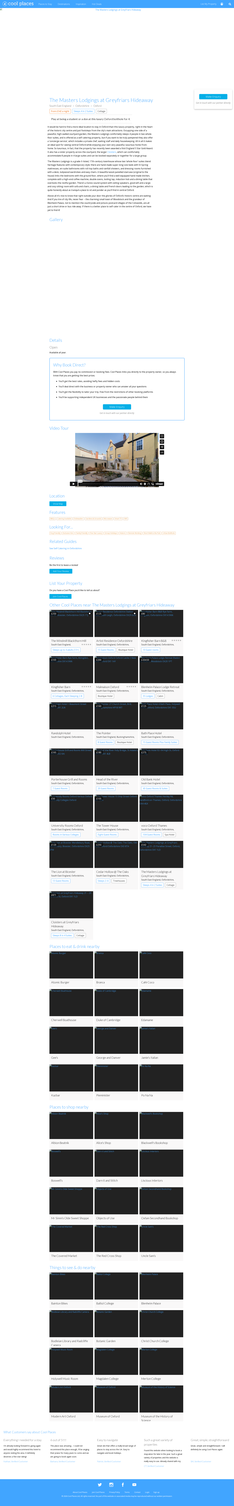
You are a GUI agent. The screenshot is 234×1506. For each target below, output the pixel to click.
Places (45, 4)
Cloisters (111, 152)
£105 (98, 798)
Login (147, 1492)
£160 (98, 706)
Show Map (58, 503)
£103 (53, 659)
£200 (98, 659)
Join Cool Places (60, 596)
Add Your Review (61, 571)
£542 (143, 844)
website (111, 1496)
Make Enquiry (213, 96)
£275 (143, 752)
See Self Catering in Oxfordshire (65, 548)
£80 (143, 613)
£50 (53, 798)
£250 (53, 613)
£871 (53, 895)
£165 (53, 752)
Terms (127, 1492)
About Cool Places (80, 1492)
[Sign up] (220, 3)
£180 (98, 752)
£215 (53, 706)
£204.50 (145, 659)
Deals (97, 4)
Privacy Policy (114, 1492)
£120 (53, 844)
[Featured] (89, 613)
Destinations (64, 4)
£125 (98, 613)
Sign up (156, 1492)
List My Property (208, 3)
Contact (137, 1492)
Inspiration (81, 4)
